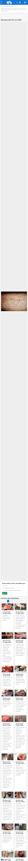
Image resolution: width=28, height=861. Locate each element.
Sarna (5, 585)
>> (19, 601)
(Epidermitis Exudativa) (12, 590)
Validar (4, 593)
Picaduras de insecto (9, 588)
